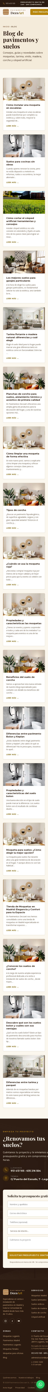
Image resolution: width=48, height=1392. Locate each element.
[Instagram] (5, 1320)
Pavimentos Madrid (11, 1340)
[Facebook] (12, 1320)
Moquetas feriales (11, 1349)
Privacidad (20, 1388)
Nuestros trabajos (26, 1378)
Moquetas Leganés (11, 1336)
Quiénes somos (9, 1378)
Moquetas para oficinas (13, 1353)
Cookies (31, 1388)
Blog (5, 1357)
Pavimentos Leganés (12, 1344)
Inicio (6, 27)
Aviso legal (7, 1388)
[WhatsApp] (40, 1384)
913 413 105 (10, 3)
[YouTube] (18, 1320)
